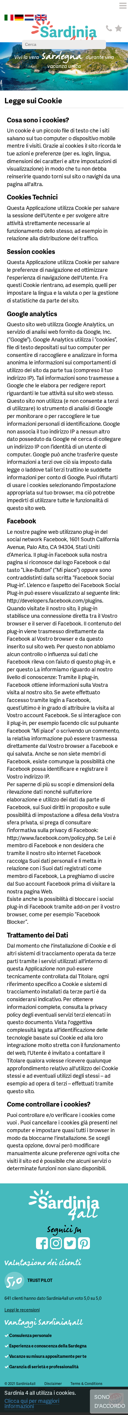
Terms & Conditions (86, 1383)
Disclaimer (53, 1383)
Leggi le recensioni (22, 1310)
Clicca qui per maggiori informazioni (31, 1403)
